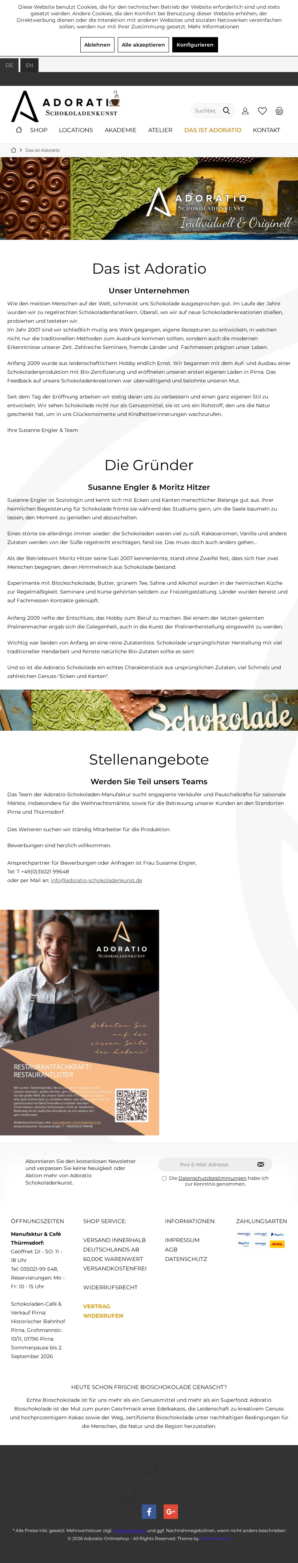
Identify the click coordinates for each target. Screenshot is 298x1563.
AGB (171, 1249)
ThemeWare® (215, 1538)
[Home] (19, 130)
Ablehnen (97, 44)
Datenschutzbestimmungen (212, 1178)
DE (9, 65)
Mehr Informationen (213, 26)
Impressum (182, 1239)
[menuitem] (279, 110)
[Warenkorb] (279, 110)
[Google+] (171, 1511)
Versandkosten (129, 1530)
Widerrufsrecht (110, 1287)
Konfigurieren (195, 44)
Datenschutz (186, 1258)
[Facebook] (149, 1511)
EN (29, 65)
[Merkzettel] (262, 110)
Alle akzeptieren (143, 44)
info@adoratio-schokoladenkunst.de (96, 880)
